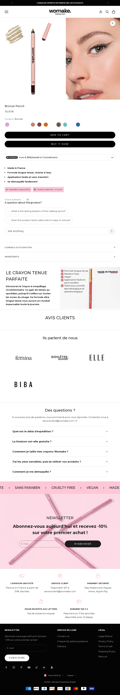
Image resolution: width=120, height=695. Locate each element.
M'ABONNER (82, 544)
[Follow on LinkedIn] (44, 667)
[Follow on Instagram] (13, 667)
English (70, 675)
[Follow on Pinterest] (21, 667)
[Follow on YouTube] (29, 667)
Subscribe (17, 657)
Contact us (63, 636)
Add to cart (60, 135)
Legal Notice (105, 636)
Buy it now (60, 144)
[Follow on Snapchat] (51, 667)
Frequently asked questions (72, 641)
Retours (102, 656)
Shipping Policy (106, 651)
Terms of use (105, 646)
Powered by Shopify (67, 682)
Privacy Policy (105, 641)
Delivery (61, 646)
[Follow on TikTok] (36, 667)
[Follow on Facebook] (6, 667)
